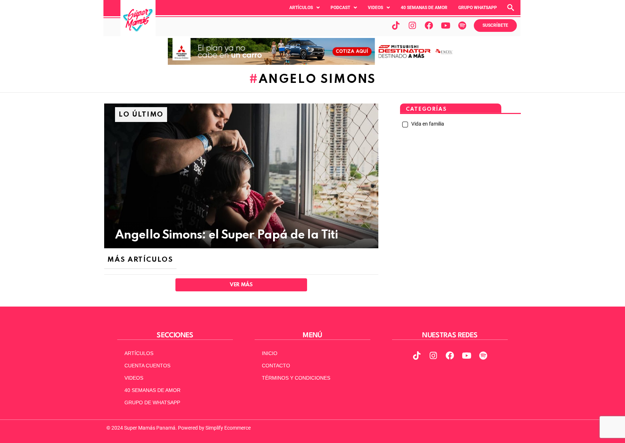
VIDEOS (133, 378)
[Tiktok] (395, 25)
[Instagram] (412, 25)
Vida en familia (427, 124)
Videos (375, 7)
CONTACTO (276, 365)
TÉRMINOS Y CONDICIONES (296, 378)
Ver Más (241, 284)
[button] (304, 7)
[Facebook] (429, 25)
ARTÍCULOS (138, 353)
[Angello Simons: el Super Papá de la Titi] (241, 176)
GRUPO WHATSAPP (477, 7)
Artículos (301, 7)
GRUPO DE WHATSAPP (152, 402)
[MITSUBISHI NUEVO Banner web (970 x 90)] (312, 63)
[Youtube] (445, 25)
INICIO (269, 353)
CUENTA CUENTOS (147, 365)
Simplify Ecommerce (228, 428)
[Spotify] (462, 25)
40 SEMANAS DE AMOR (424, 7)
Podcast (340, 7)
